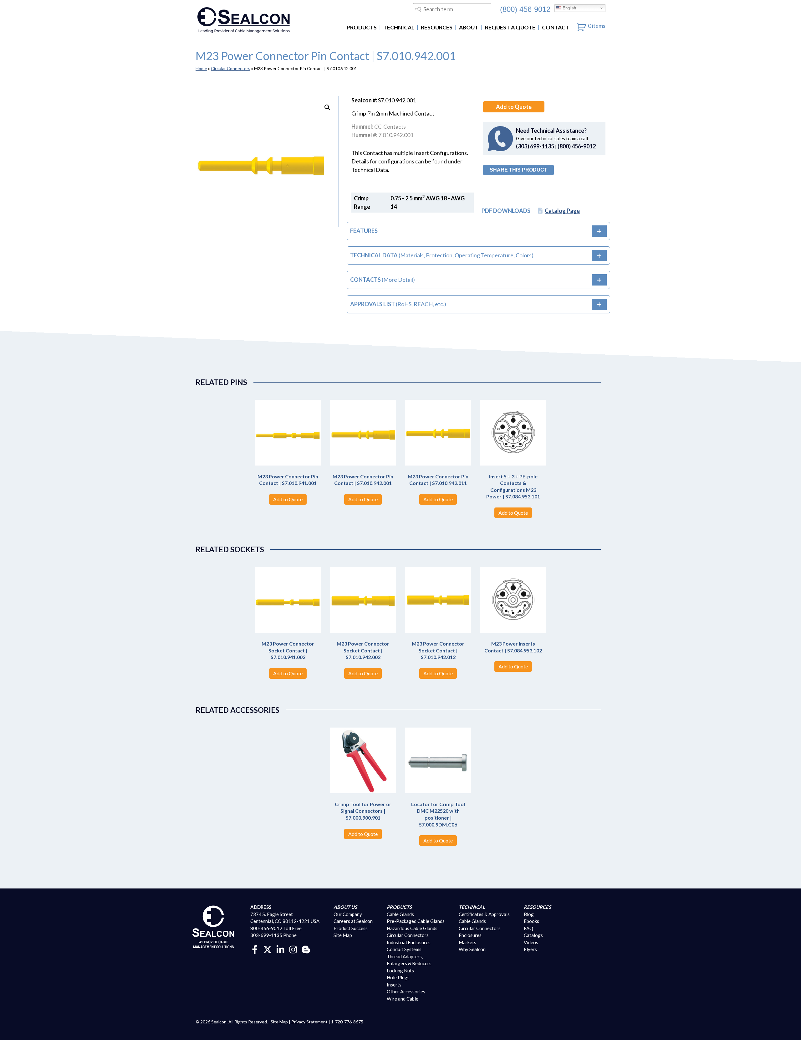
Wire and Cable (402, 998)
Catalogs (533, 935)
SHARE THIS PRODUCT (518, 169)
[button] (327, 107)
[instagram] (293, 949)
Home (201, 68)
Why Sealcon (472, 949)
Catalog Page (562, 210)
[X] (267, 949)
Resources (436, 27)
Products (362, 27)
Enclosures (470, 935)
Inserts (394, 984)
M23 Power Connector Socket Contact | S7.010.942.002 (363, 650)
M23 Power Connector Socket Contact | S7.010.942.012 (438, 650)
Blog (529, 914)
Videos (531, 942)
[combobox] (452, 9)
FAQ (528, 928)
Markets (467, 942)
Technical (398, 27)
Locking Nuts (400, 970)
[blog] (306, 949)
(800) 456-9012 (525, 9)
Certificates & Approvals (484, 914)
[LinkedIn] (280, 949)
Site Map (343, 935)
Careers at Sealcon (353, 921)
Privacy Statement (309, 1021)
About (468, 27)
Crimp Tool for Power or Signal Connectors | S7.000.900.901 (363, 811)
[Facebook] (254, 949)
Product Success (351, 928)
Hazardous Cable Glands (412, 928)
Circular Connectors (230, 68)
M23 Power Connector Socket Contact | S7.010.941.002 (288, 650)
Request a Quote (510, 27)
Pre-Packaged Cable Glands (416, 921)
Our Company (348, 914)
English (568, 8)
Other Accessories (406, 991)
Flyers (530, 949)
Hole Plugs (398, 977)
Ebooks (531, 921)
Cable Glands (400, 914)
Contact (555, 27)
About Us (345, 907)
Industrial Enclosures (409, 942)
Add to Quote (514, 106)
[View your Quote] (581, 25)
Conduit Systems (404, 949)
